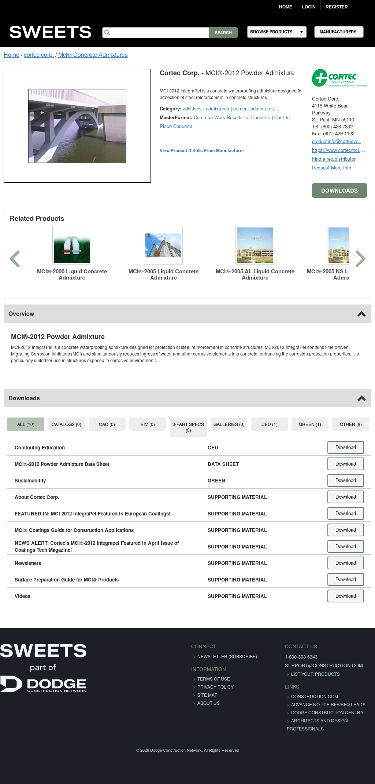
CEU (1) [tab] (269, 424)
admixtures (217, 108)
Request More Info (331, 167)
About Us (208, 703)
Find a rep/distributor (334, 158)
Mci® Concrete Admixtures (93, 54)
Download (345, 447)
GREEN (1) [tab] (310, 424)
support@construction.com (324, 665)
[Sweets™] (51, 30)
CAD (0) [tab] (107, 424)
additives (192, 108)
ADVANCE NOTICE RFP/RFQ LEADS (328, 704)
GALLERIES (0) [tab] (229, 424)
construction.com (314, 696)
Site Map (207, 695)
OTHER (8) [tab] (351, 424)
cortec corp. (39, 54)
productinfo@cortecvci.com (341, 141)
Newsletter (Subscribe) (227, 656)
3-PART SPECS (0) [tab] (188, 427)
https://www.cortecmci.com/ (341, 149)
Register (337, 7)
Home (285, 7)
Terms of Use (213, 678)
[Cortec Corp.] (339, 77)
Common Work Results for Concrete (232, 117)
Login (309, 7)
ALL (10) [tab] (25, 424)
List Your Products (315, 674)
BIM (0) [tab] (148, 424)
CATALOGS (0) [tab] (66, 424)
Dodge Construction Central (328, 712)
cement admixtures (253, 108)
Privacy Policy (215, 686)
